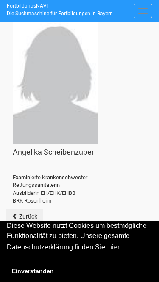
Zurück (27, 216)
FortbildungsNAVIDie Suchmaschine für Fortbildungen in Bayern (60, 9)
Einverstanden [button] (33, 271)
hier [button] (114, 247)
